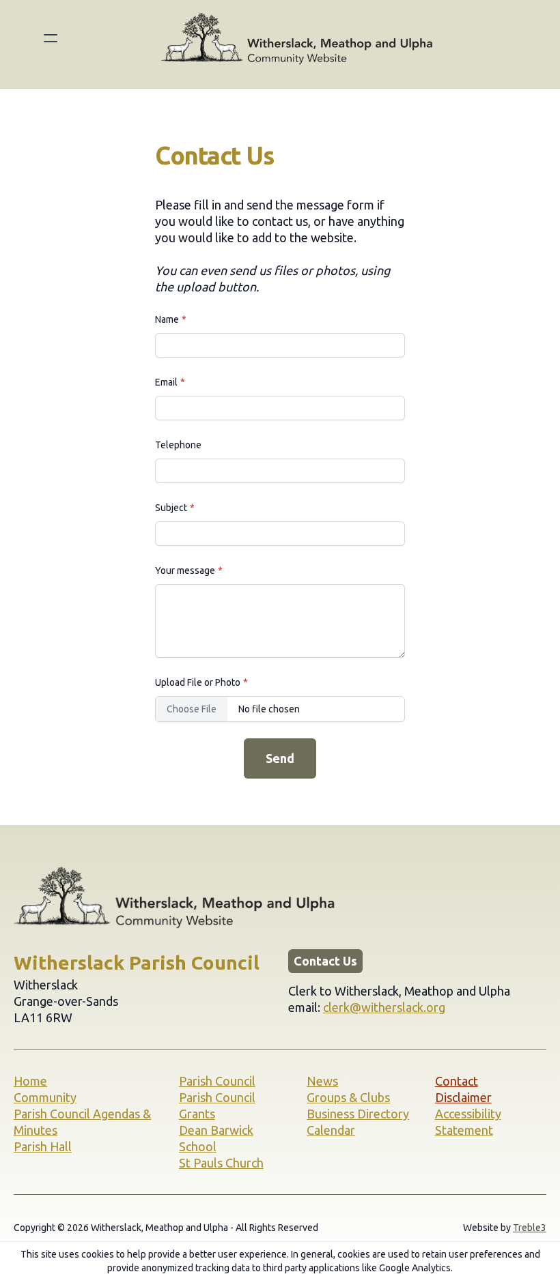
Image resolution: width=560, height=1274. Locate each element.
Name (167, 319)
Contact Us (325, 961)
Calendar (331, 1130)
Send (280, 758)
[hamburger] (50, 38)
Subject (171, 507)
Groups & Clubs (348, 1097)
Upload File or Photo (197, 682)
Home (30, 1081)
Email (166, 382)
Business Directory (358, 1113)
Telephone (178, 444)
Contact (456, 1081)
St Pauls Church (221, 1163)
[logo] (297, 38)
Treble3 (529, 1227)
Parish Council (217, 1081)
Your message (185, 570)
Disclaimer (463, 1097)
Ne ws (322, 1081)
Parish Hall (43, 1146)
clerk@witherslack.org (384, 1007)
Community (45, 1097)
